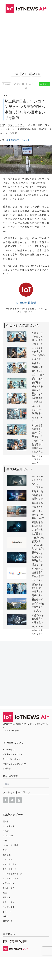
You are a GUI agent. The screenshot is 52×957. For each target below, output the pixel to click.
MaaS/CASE (8, 836)
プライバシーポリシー (12, 759)
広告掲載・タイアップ (12, 754)
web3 (5, 916)
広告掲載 (6, 84)
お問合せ (7, 768)
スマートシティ (16, 125)
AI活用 (36, 74)
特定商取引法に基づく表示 (14, 764)
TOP (2, 125)
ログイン (33, 84)
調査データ (7, 921)
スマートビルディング (12, 874)
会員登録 (44, 84)
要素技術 (7, 897)
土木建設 (7, 855)
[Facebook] (5, 800)
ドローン (7, 912)
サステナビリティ (10, 878)
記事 (16, 74)
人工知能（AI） (9, 883)
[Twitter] (12, 800)
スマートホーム (9, 869)
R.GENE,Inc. (14, 730)
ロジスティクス (9, 826)
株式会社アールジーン (25, 724)
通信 (5, 892)
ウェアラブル (8, 907)
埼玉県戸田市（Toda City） (20, 140)
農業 (5, 850)
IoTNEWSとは (9, 749)
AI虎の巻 (26, 74)
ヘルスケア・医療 (10, 845)
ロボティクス (8, 888)
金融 (5, 840)
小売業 (6, 831)
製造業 (6, 821)
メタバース (7, 859)
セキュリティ (8, 902)
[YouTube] (19, 800)
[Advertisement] (26, 41)
